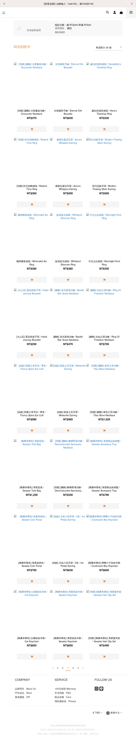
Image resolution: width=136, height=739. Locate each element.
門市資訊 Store (23, 692)
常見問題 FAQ (63, 692)
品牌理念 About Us (25, 688)
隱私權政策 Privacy (65, 701)
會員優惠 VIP (22, 697)
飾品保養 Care (63, 697)
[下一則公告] (131, 3)
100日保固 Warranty (65, 688)
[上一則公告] (4, 3)
